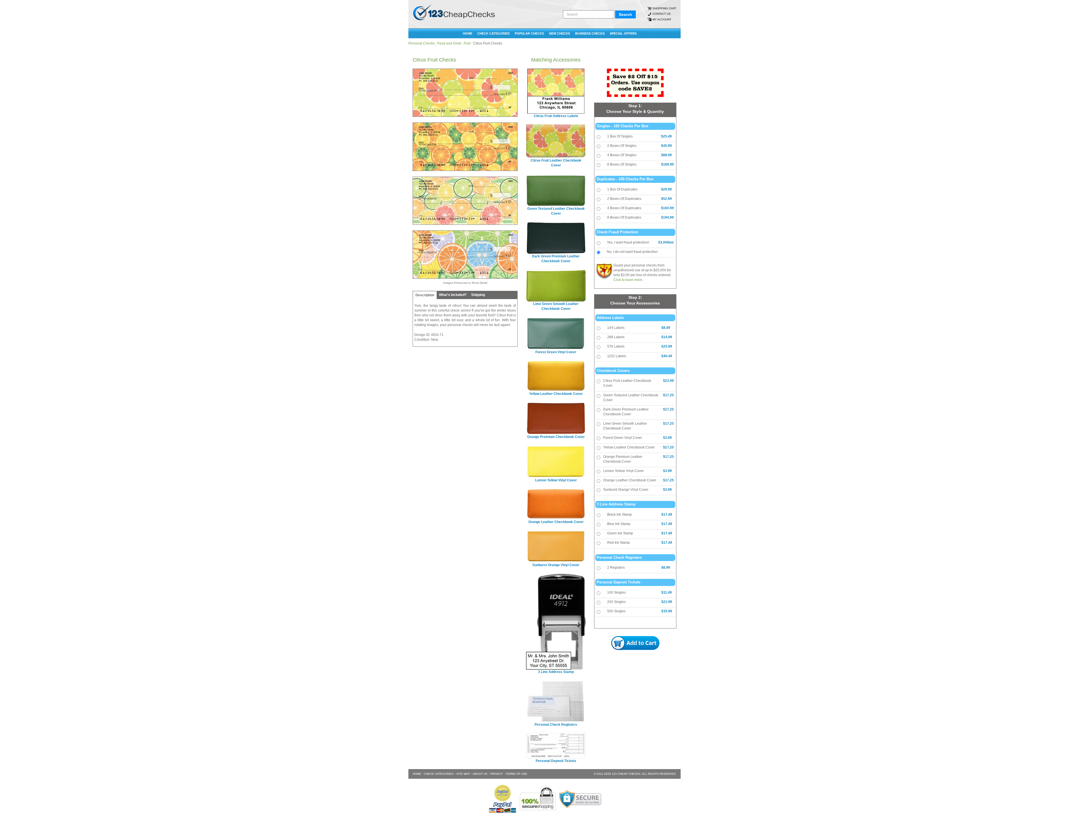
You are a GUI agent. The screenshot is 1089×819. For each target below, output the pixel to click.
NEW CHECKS (559, 33)
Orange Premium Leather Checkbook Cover (622, 459)
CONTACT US (662, 13)
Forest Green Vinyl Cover (622, 438)
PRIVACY (496, 773)
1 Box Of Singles (620, 136)
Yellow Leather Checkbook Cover (629, 447)
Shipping (478, 295)
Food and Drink (449, 43)
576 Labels (615, 346)
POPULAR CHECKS (529, 33)
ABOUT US (480, 773)
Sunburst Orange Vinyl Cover (625, 490)
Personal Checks (421, 43)
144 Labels (615, 328)
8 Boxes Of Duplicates (624, 217)
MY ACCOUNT (662, 19)
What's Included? (453, 295)
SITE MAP (463, 773)
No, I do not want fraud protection (632, 252)
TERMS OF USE (516, 773)
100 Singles (616, 592)
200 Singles (616, 602)
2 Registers (616, 568)
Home (467, 33)
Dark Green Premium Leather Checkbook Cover (626, 411)
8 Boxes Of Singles (621, 164)
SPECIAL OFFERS (623, 33)
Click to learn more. (628, 280)
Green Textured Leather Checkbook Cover (630, 397)
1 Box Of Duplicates (622, 189)
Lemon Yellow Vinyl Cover (623, 471)
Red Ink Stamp (618, 543)
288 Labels (615, 337)
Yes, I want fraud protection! (628, 242)
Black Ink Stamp (619, 515)
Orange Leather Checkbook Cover (629, 480)
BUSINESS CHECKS (590, 33)
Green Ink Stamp (620, 533)
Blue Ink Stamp (618, 524)
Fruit (467, 43)
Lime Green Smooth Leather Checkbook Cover (625, 426)
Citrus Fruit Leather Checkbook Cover (627, 383)
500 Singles (616, 611)
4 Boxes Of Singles (621, 155)
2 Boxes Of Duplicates (624, 199)
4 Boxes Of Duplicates (624, 208)
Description (424, 295)
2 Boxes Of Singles (621, 146)
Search (625, 14)
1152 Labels (616, 356)
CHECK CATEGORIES (493, 33)
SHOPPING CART (664, 8)
